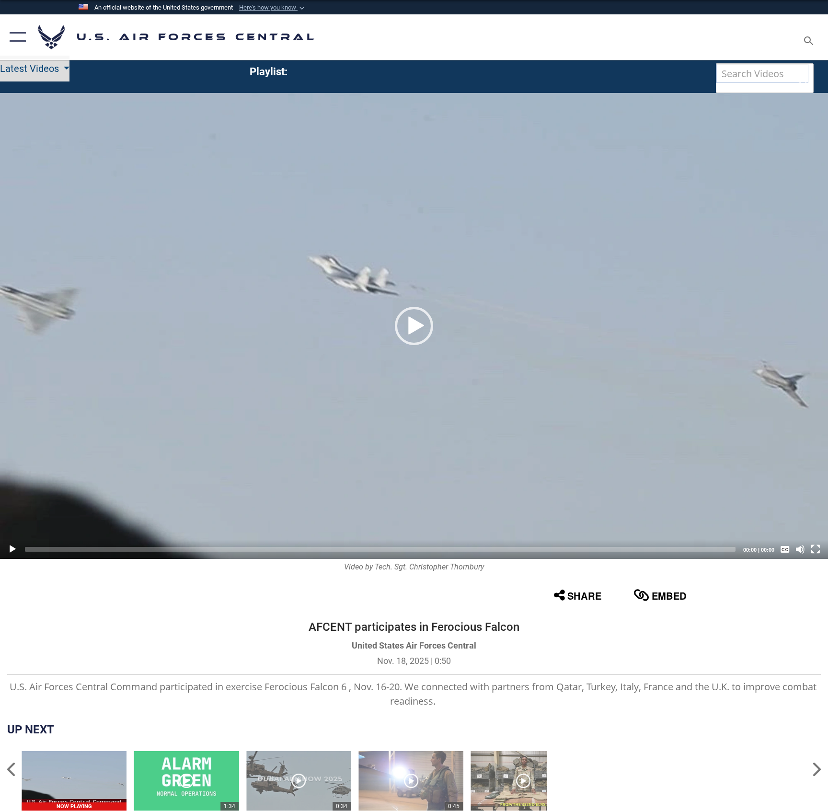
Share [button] (584, 596)
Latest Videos (30, 68)
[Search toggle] (809, 37)
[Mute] (800, 549)
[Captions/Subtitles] (785, 549)
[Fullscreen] (815, 549)
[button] (272, 7)
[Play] (12, 549)
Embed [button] (669, 596)
